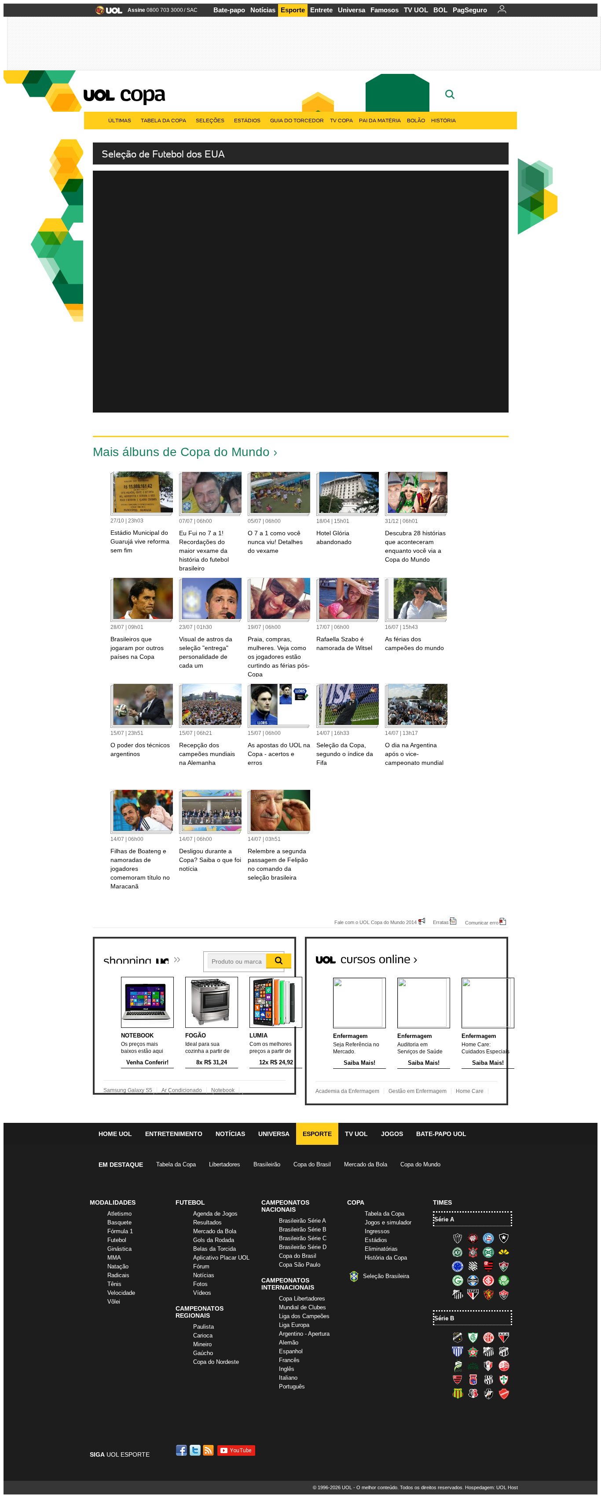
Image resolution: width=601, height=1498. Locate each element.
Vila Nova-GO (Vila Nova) (504, 1394)
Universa (351, 10)
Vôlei (113, 1301)
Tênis (114, 1284)
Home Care (470, 1091)
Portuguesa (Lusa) (504, 1380)
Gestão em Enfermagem (417, 1091)
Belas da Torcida (214, 1249)
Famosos (384, 10)
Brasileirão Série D (302, 1247)
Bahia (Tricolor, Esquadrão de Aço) (488, 1238)
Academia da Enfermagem (347, 1091)
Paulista (203, 1326)
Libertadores (224, 1164)
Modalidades (113, 1202)
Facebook (182, 1450)
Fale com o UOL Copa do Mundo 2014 (375, 922)
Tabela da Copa (163, 120)
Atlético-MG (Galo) (458, 1238)
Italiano (288, 1377)
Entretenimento (173, 1133)
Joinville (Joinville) (488, 1366)
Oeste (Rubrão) (458, 1380)
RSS (209, 1450)
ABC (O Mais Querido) (458, 1337)
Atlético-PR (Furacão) (473, 1238)
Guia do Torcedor (297, 120)
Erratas (441, 922)
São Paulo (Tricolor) (473, 1294)
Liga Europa (294, 1325)
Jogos (392, 1133)
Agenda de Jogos (215, 1213)
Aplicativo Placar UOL (221, 1257)
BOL (440, 10)
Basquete (119, 1222)
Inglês (286, 1369)
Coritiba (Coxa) (488, 1252)
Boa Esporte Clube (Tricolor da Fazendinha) (473, 1352)
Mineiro (202, 1344)
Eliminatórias (381, 1249)
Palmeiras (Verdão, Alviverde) (504, 1280)
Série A (444, 1219)
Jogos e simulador (388, 1222)
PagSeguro (470, 10)
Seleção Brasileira (386, 1276)
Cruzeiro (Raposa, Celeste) (458, 1266)
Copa (142, 93)
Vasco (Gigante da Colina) (488, 1394)
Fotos (200, 1284)
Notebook (223, 1090)
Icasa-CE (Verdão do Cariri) (473, 1366)
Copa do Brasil (312, 1164)
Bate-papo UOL (441, 1133)
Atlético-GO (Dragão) (504, 1337)
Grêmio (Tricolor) (473, 1280)
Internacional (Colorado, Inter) (488, 1280)
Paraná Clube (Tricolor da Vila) (473, 1380)
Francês (289, 1360)
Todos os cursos (478, 956)
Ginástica (119, 1249)
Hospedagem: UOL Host (491, 1487)
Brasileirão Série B (302, 1229)
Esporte (293, 10)
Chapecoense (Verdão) (458, 1252)
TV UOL (416, 10)
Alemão (288, 1342)
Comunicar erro (481, 922)
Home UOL (115, 1133)
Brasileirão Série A (302, 1220)
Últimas (119, 120)
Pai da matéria (380, 120)
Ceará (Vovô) (504, 1352)
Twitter (195, 1450)
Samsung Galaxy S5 (127, 1090)
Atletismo (119, 1213)
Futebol (116, 1240)
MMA (114, 1257)
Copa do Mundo (420, 1164)
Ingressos (377, 1231)
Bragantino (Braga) (488, 1352)
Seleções (210, 120)
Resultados (207, 1222)
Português (292, 1386)
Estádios (247, 120)
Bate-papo (229, 10)
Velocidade (121, 1293)
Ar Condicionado (181, 1090)
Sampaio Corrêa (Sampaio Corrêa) (458, 1394)
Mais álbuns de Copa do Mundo (181, 452)
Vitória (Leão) (504, 1294)
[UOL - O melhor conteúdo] (106, 13)
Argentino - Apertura (304, 1333)
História (443, 120)
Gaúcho (203, 1353)
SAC (192, 10)
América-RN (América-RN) (488, 1337)
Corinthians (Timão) (473, 1252)
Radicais (118, 1275)
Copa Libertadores (302, 1298)
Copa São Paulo (299, 1264)
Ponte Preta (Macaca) (488, 1380)
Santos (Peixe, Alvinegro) (458, 1294)
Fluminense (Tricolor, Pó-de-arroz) (504, 1266)
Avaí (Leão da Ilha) (458, 1352)
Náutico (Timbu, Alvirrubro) (504, 1366)
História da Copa (386, 1257)
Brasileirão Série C (302, 1238)
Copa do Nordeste (216, 1362)
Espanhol (291, 1351)
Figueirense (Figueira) (473, 1266)
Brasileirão (266, 1164)
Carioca (203, 1335)
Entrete (321, 10)
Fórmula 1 (120, 1231)
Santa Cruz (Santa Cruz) (473, 1394)
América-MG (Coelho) (473, 1337)
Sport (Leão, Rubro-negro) (488, 1294)
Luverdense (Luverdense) (458, 1366)
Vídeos (202, 1293)
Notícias (262, 10)
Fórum (201, 1266)
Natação (117, 1266)
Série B (444, 1318)
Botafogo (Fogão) (504, 1238)
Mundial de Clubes (302, 1307)
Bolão (416, 120)
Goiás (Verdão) (458, 1280)
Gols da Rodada (213, 1240)
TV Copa (341, 120)
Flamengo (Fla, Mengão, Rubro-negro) (488, 1266)
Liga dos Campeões (304, 1316)
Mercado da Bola (365, 1164)
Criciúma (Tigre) (504, 1252)
